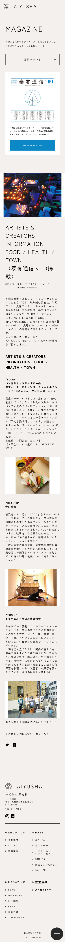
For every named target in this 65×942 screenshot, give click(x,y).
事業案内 (13, 851)
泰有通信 (21, 287)
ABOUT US (16, 832)
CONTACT (43, 890)
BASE (39, 832)
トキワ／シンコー (38, 284)
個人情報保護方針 (32, 933)
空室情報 (41, 882)
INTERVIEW (15, 895)
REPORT (13, 901)
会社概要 (13, 840)
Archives (33, 287)
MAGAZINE (16, 882)
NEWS (12, 890)
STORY (12, 845)
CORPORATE (16, 917)
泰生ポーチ (22, 284)
